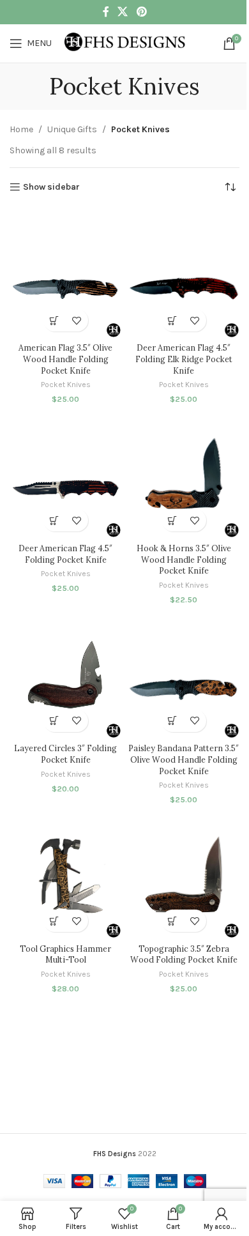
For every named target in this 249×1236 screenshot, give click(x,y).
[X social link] (123, 12)
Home (21, 129)
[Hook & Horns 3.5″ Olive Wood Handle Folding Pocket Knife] (183, 473)
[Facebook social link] (106, 12)
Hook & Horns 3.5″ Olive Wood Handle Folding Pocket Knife (184, 559)
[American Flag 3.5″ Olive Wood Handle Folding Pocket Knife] (65, 274)
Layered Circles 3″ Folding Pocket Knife (65, 754)
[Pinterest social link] (141, 12)
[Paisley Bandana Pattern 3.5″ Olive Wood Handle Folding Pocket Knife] (183, 674)
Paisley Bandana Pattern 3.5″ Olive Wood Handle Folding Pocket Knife (183, 759)
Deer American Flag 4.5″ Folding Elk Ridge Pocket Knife (183, 358)
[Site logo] (125, 42)
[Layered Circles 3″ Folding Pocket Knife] (65, 674)
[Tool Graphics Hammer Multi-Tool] (65, 874)
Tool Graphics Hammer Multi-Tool (65, 954)
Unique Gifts (72, 129)
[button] (54, 320)
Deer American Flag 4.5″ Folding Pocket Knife (65, 554)
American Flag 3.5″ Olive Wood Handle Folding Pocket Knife (65, 358)
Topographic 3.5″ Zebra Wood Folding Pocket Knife (184, 954)
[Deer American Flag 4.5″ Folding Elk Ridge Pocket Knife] (183, 274)
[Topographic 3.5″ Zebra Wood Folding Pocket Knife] (183, 874)
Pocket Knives (66, 384)
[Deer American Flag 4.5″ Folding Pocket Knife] (65, 473)
